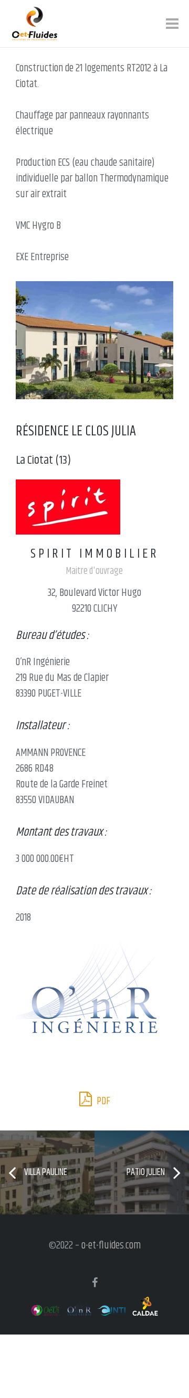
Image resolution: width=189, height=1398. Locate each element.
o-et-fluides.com (111, 1245)
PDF (102, 1101)
